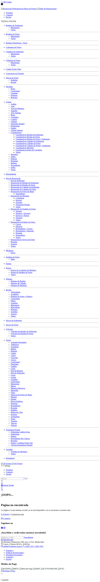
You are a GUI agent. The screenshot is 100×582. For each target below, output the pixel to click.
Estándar (14, 80)
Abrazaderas (15, 292)
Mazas (13, 386)
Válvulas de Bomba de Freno (22, 334)
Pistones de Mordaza (19, 286)
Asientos (14, 111)
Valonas (14, 425)
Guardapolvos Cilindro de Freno (28, 143)
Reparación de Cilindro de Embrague (25, 187)
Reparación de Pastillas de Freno (23, 209)
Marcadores (15, 307)
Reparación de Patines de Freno (23, 222)
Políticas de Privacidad (14, 553)
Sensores (19, 218)
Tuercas (14, 314)
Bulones (14, 351)
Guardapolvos (16, 133)
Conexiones (15, 91)
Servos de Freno (12, 325)
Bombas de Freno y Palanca (21, 296)
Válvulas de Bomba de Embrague (24, 331)
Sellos (13, 167)
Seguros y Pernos (22, 216)
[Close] (2, 573)
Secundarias (15, 165)
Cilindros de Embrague (15, 52)
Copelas (14, 119)
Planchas (14, 404)
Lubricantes (15, 382)
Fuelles (13, 128)
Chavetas (14, 358)
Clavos (18, 224)
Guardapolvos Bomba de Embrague (29, 135)
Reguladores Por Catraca (20, 439)
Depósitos (14, 364)
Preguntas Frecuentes (14, 555)
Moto (13, 259)
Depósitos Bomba (18, 124)
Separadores (20, 194)
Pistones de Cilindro (18, 283)
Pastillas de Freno (12, 257)
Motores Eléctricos (18, 388)
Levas (13, 375)
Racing (13, 82)
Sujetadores (15, 417)
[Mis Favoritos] (2, 487)
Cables (13, 353)
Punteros (14, 95)
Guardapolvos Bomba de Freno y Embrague (33, 139)
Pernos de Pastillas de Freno (21, 272)
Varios (13, 30)
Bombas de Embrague (14, 25)
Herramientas (11, 174)
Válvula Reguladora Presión (21, 445)
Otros (13, 393)
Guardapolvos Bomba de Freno (28, 137)
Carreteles (14, 117)
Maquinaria (15, 28)
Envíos (8, 474)
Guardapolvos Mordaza (25, 148)
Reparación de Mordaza (20, 196)
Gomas (8, 102)
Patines (8, 264)
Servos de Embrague (14, 320)
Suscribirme (28, 537)
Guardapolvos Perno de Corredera (29, 150)
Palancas (19, 226)
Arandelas (15, 294)
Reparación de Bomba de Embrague (25, 183)
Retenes (14, 163)
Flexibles (9, 87)
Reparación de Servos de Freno (23, 240)
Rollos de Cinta (17, 412)
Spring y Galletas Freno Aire (22, 443)
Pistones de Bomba (18, 281)
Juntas (13, 157)
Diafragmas (15, 126)
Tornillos (14, 312)
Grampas (14, 93)
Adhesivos (15, 345)
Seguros (19, 200)
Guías (13, 369)
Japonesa (14, 154)
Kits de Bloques (17, 371)
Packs (13, 253)
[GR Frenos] (11, 464)
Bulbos (13, 349)
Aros (13, 106)
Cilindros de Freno (13, 60)
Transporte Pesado (23, 205)
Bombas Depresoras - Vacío (16, 43)
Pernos (8, 268)
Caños (13, 355)
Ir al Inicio (5, 514)
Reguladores (15, 406)
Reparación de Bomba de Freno (23, 185)
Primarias (14, 161)
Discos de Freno (12, 78)
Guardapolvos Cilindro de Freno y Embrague (33, 146)
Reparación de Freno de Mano (22, 192)
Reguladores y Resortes (25, 231)
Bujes (13, 89)
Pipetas (13, 399)
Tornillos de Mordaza (19, 452)
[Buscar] (25, 478)
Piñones (14, 397)
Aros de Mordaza (17, 108)
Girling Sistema (17, 130)
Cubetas (14, 122)
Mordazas (9, 251)
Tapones (14, 421)
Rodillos (14, 410)
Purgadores (10, 458)
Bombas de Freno (13, 34)
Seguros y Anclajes (23, 213)
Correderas (20, 198)
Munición (14, 390)
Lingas (13, 377)
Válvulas (9, 329)
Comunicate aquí (17, 514)
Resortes (14, 98)
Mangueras (15, 305)
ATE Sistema (16, 113)
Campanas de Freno (13, 47)
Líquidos (14, 379)
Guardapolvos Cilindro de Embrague (30, 141)
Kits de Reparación (13, 178)
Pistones (9, 279)
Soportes (19, 202)
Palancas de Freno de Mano (21, 395)
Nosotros (9, 470)
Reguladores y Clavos (24, 229)
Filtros (13, 301)
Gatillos (14, 366)
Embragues (15, 434)
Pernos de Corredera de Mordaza (23, 270)
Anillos (13, 104)
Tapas (13, 419)
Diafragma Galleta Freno (20, 432)
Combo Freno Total (13, 69)
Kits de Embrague (18, 181)
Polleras (14, 159)
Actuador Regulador (18, 342)
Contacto (9, 472)
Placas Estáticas (17, 401)
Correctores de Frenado (15, 73)
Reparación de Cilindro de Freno (23, 189)
